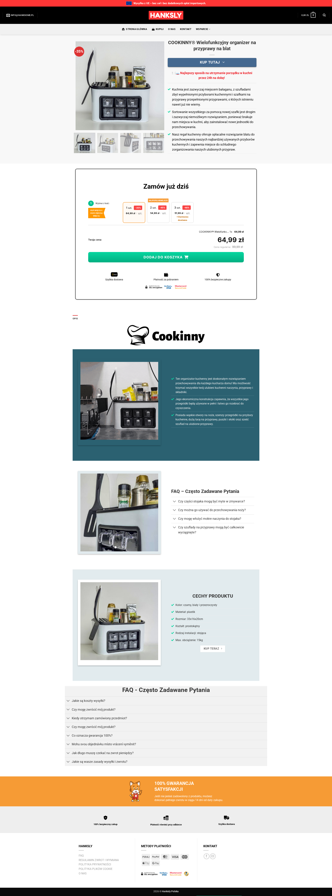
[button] (308, 15)
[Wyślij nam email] (213, 856)
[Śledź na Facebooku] (206, 856)
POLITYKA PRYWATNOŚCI (95, 864)
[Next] (158, 86)
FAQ (81, 855)
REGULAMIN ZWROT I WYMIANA (99, 860)
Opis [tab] (75, 318)
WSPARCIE (202, 29)
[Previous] (82, 86)
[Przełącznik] (174, 501)
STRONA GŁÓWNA (136, 29)
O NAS (171, 29)
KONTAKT (185, 29)
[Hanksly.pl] (166, 15)
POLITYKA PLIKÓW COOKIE (95, 869)
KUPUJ (160, 29)
